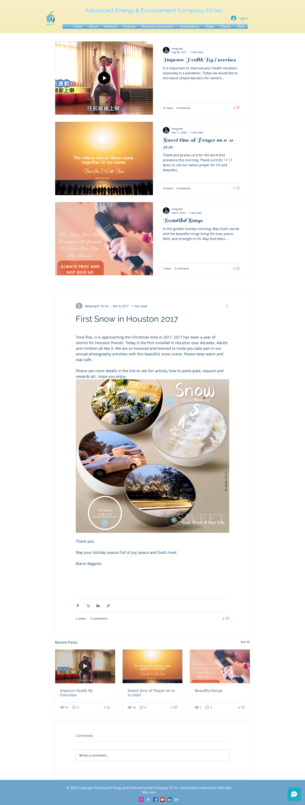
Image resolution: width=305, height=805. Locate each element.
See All (245, 642)
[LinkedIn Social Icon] (169, 799)
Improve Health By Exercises (76, 692)
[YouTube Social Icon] (162, 799)
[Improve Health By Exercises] (85, 666)
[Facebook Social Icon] (155, 799)
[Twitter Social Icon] (148, 799)
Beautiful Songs (208, 690)
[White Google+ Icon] (176, 799)
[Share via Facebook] (78, 606)
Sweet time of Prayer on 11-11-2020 (152, 692)
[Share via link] (108, 606)
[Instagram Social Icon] (141, 799)
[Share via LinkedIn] (98, 606)
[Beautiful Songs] (220, 666)
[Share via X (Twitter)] (88, 606)
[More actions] (226, 305)
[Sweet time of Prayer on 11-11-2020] (153, 666)
